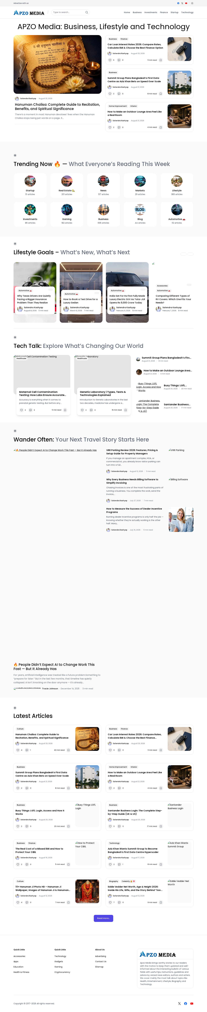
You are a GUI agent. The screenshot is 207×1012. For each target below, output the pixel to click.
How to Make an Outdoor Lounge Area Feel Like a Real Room (135, 113)
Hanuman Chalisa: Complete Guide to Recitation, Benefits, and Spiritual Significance (57, 106)
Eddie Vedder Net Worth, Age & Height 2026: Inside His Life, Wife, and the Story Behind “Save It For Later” (135, 888)
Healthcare (21, 358)
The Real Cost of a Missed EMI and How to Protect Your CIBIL (39, 850)
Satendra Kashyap (28, 98)
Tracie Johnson (50, 688)
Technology (114, 843)
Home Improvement (118, 106)
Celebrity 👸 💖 (128, 881)
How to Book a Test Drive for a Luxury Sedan (80, 301)
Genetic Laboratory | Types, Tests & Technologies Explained (103, 393)
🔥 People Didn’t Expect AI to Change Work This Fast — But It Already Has (54, 667)
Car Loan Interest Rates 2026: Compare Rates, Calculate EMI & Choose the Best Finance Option (135, 46)
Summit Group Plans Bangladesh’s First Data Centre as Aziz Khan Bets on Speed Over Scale (134, 79)
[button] (192, 3)
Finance (124, 39)
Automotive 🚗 (25, 290)
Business (113, 39)
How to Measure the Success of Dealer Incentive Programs (134, 510)
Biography (113, 881)
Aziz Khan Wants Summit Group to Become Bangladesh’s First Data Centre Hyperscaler (133, 850)
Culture (20, 729)
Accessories (162, 286)
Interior (134, 106)
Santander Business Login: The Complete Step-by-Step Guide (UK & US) (176, 404)
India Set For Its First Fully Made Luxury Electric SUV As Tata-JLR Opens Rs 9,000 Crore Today (127, 299)
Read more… (103, 918)
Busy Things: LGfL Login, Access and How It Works (178, 385)
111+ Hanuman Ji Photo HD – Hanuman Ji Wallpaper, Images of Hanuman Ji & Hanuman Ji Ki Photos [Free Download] (42, 888)
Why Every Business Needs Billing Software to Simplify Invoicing (132, 481)
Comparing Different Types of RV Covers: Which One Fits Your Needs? (173, 299)
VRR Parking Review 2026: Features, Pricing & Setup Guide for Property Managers (132, 452)
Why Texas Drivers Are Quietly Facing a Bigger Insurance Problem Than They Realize (34, 299)
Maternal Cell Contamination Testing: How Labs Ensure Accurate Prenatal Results (41, 393)
